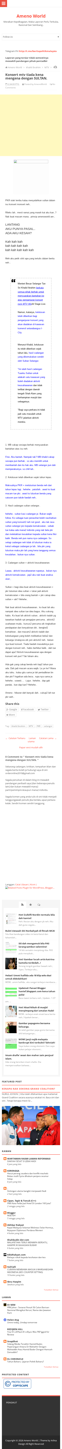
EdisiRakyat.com (16, 1254)
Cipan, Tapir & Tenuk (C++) (21, 1200)
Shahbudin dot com (18, 1239)
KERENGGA (13, 1170)
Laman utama (32, 740)
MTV (31, 726)
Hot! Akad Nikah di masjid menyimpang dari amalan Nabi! (36, 1009)
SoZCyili (11, 1266)
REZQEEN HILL (15, 1329)
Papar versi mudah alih (31, 747)
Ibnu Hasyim (14, 1281)
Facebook (28, 709)
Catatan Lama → (48, 738)
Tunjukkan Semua (51, 1290)
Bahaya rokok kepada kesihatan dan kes (26, 1257)
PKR (39, 726)
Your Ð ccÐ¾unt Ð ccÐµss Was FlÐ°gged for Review (28, 1333)
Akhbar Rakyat (15, 1224)
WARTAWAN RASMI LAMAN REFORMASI (28, 1158)
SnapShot (12, 1341)
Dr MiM (11, 1304)
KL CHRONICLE (15, 1358)
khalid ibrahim (19, 726)
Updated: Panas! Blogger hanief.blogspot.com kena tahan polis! (37, 991)
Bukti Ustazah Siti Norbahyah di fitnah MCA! (30, 930)
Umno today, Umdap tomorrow (22, 1322)
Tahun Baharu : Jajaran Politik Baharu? (25, 1361)
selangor (48, 726)
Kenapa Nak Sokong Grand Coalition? (28, 1088)
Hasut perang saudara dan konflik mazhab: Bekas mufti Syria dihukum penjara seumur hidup (28, 1176)
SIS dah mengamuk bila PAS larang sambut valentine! (34, 945)
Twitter (44, 709)
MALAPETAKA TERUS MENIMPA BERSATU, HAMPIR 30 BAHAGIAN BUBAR (27, 1244)
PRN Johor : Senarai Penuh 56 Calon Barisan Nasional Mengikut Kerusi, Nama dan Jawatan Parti (29, 1310)
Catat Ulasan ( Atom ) (26, 884)
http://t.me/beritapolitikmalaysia (38, 51)
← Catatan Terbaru (15, 738)
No (53, 84)
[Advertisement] (31, 125)
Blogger (11, 1212)
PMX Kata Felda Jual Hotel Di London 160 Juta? (29, 1203)
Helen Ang (13, 1319)
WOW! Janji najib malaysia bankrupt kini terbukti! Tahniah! (37, 1041)
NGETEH (11, 1215)
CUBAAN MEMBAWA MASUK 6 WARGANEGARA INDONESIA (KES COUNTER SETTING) (30, 1271)
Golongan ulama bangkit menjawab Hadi (26, 1191)
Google (12, 709)
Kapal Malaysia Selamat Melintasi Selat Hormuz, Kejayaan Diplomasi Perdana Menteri (30, 1229)
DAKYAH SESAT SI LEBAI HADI (21, 1161)
